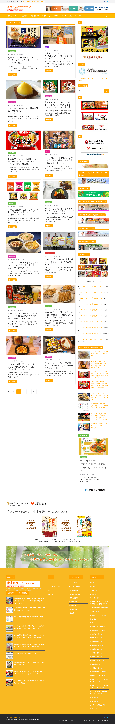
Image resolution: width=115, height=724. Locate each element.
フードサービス (94, 598)
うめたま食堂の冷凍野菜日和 (98, 607)
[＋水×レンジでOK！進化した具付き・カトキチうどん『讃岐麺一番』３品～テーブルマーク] (23, 242)
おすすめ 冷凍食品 (74, 586)
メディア (47, 151)
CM (91, 583)
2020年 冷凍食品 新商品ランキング (91, 310)
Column (63, 16)
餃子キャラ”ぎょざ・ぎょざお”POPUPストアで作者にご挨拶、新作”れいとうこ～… (59, 56)
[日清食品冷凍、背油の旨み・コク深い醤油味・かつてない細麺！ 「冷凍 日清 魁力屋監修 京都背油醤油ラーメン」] (23, 140)
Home (59, 720)
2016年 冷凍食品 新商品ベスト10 (90, 334)
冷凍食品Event (73, 613)
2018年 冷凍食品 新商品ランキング (91, 322)
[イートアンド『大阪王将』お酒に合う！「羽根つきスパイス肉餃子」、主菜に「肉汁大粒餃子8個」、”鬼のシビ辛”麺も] (23, 294)
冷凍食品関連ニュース (96, 630)
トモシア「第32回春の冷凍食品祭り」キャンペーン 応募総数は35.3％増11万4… (59, 262)
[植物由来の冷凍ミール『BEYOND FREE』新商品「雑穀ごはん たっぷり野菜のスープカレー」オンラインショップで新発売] (93, 439)
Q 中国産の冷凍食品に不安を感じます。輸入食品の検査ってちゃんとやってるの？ (99, 406)
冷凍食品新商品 (23, 16)
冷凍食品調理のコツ (96, 664)
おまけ (46, 47)
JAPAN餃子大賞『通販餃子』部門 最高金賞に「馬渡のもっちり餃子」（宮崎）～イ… (59, 315)
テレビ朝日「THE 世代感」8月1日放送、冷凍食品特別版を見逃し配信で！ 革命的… (59, 160)
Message (93, 701)
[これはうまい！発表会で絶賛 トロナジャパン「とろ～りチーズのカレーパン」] (59, 345)
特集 (91, 623)
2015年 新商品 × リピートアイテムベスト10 (93, 339)
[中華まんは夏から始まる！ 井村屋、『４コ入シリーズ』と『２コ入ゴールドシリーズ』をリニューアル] (23, 190)
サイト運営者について (86, 720)
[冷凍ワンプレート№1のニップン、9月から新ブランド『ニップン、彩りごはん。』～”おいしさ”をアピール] (23, 37)
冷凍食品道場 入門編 (96, 626)
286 (34, 391)
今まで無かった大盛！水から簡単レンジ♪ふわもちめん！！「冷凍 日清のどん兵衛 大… (59, 104)
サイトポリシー (52, 590)
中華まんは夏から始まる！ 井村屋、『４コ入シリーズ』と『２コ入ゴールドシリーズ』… (23, 212)
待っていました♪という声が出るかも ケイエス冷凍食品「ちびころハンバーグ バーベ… (59, 211)
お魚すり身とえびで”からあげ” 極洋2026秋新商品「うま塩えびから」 (99, 426)
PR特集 (92, 594)
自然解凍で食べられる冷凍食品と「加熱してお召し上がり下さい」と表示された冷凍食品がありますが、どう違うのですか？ (29, 601)
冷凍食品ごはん (46, 16)
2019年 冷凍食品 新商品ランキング (91, 316)
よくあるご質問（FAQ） (75, 16)
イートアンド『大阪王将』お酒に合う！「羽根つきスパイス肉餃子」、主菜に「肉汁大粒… (23, 316)
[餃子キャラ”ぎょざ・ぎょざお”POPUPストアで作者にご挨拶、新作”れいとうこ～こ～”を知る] (59, 35)
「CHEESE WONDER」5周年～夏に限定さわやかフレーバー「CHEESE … (23, 110)
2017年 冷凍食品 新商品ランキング (91, 328)
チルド (92, 586)
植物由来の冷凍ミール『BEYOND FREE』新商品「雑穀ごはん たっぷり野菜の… (93, 466)
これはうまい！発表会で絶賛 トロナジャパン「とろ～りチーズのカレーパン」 (59, 365)
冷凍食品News (12, 16)
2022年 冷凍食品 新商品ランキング (91, 298)
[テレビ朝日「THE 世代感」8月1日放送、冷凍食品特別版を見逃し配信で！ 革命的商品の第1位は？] (59, 140)
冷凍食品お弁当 (73, 590)
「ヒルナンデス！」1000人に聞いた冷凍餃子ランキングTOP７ (100, 354)
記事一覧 (50, 594)
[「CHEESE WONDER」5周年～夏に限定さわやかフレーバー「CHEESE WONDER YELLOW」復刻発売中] (23, 89)
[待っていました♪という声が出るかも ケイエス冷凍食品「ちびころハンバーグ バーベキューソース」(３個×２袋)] (59, 190)
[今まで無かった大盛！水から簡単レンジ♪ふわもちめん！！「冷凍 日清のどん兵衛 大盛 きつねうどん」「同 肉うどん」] (59, 86)
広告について (96, 720)
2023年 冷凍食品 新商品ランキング (91, 292)
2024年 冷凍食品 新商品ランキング (91, 286)
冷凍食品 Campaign (49, 253)
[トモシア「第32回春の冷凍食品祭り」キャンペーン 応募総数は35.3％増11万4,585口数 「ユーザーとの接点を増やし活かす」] (59, 241)
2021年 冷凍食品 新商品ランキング (91, 304)
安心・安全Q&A (35, 16)
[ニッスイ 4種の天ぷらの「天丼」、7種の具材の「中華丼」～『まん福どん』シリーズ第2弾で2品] (23, 345)
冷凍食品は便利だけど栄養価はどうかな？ (26, 653)
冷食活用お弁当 (94, 634)
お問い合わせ (65, 720)
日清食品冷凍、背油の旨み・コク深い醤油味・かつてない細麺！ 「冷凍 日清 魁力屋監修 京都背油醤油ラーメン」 (93, 386)
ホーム (50, 583)
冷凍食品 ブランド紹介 (97, 615)
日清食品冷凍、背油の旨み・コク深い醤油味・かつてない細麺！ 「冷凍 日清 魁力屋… (23, 161)
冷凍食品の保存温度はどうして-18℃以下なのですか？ (29, 617)
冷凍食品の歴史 (73, 601)
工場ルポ (92, 590)
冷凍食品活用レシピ (74, 594)
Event (56, 16)
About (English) (105, 720)
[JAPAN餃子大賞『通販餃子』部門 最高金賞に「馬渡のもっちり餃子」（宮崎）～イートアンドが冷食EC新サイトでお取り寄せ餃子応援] (59, 294)
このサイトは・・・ (75, 720)
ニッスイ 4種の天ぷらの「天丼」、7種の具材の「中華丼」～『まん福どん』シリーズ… (22, 366)
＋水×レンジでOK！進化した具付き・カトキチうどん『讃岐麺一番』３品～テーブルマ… (23, 265)
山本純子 (21, 54)
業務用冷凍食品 (94, 638)
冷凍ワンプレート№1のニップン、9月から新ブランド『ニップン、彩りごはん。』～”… (23, 60)
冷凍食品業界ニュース (96, 672)
